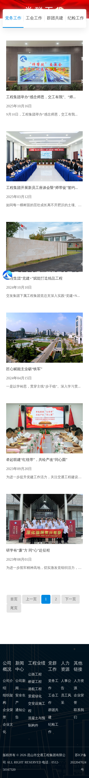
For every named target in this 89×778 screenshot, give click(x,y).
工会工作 (53, 698)
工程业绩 (83, 320)
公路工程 (35, 674)
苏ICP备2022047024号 (78, 762)
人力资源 (83, 503)
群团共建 (53, 713)
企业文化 (8, 728)
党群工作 (83, 411)
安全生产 (20, 698)
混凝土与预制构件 (36, 721)
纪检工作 (53, 728)
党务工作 (53, 684)
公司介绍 (8, 684)
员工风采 (66, 698)
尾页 (14, 608)
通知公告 (20, 713)
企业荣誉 (8, 713)
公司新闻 (20, 684)
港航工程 (35, 689)
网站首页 (83, 47)
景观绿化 (35, 696)
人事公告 (66, 684)
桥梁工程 (35, 681)
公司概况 (83, 138)
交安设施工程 (36, 707)
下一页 (70, 599)
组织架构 (8, 698)
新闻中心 (83, 229)
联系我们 (79, 713)
